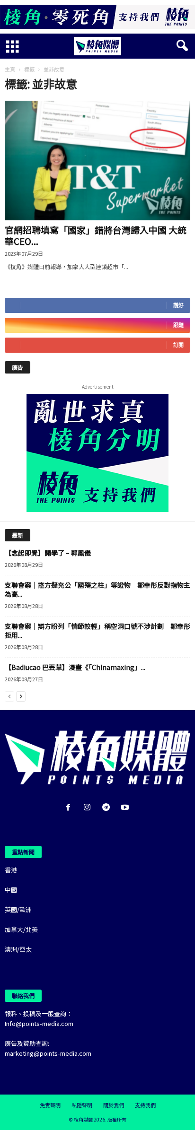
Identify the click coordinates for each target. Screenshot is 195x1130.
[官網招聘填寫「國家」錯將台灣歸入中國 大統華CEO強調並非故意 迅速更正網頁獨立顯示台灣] (97, 160)
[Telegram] (107, 807)
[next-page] (21, 696)
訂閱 (178, 344)
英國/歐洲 (18, 909)
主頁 (10, 69)
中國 (11, 889)
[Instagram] (89, 807)
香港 (11, 869)
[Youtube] (126, 807)
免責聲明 (50, 1105)
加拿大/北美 (21, 929)
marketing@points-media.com (48, 1053)
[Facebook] (70, 807)
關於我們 (113, 1105)
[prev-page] (9, 696)
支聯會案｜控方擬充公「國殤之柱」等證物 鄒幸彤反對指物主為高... (97, 589)
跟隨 (178, 325)
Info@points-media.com (39, 1023)
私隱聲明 (81, 1105)
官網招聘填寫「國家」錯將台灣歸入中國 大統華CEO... (95, 235)
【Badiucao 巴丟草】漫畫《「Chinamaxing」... (75, 667)
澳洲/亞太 (18, 949)
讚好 (178, 305)
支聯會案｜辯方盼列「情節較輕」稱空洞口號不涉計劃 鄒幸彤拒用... (97, 630)
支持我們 (145, 1105)
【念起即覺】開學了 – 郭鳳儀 (48, 552)
